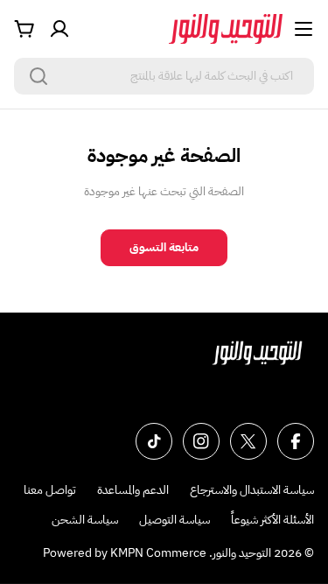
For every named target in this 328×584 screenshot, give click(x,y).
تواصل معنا (50, 490)
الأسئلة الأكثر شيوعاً (272, 519)
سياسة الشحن (85, 519)
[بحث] (38, 76)
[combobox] (164, 76)
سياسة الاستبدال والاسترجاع (252, 490)
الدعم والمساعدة (133, 490)
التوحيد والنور (242, 553)
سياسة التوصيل (174, 519)
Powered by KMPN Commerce (124, 553)
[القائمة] (303, 28)
